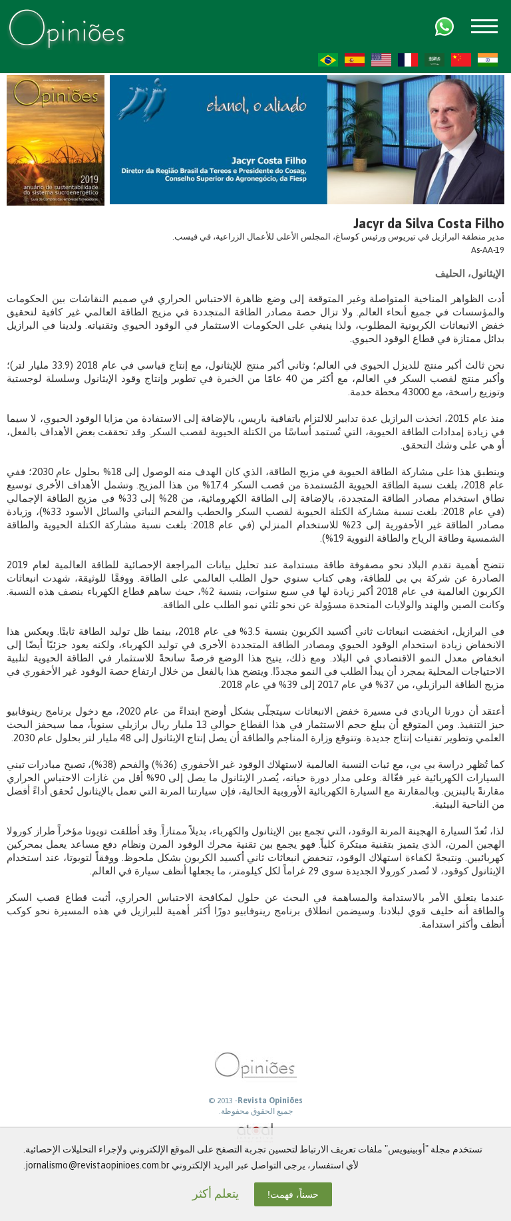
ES (355, 60)
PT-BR (328, 60)
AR (434, 60)
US (381, 60)
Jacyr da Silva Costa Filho (428, 223)
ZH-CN (461, 60)
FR (408, 60)
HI (488, 60)
